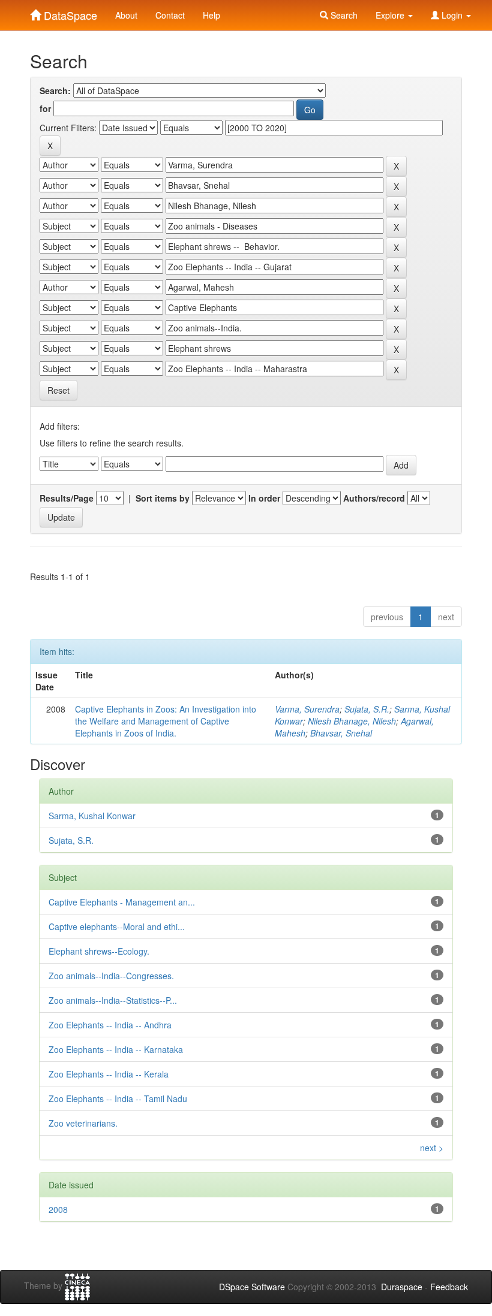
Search (343, 15)
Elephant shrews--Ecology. (99, 951)
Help (211, 15)
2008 (58, 1209)
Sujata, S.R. (366, 709)
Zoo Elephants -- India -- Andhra (110, 1025)
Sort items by (163, 498)
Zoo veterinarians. (83, 1123)
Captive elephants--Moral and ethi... (117, 926)
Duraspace (401, 1287)
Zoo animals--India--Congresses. (111, 976)
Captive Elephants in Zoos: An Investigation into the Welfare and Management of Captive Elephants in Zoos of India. (165, 721)
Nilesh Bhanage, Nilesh (352, 721)
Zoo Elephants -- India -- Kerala (109, 1074)
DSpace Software (252, 1287)
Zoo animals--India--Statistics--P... (113, 1000)
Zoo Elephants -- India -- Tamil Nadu (118, 1098)
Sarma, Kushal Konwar (92, 816)
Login (452, 15)
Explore (391, 15)
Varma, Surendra (307, 709)
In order (264, 498)
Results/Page (67, 498)
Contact (170, 15)
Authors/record (374, 498)
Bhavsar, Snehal (341, 733)
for (45, 108)
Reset (58, 390)
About (126, 15)
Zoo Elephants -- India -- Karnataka (116, 1049)
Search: (55, 90)
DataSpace (69, 12)
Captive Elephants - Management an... (122, 902)
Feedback (449, 1287)
